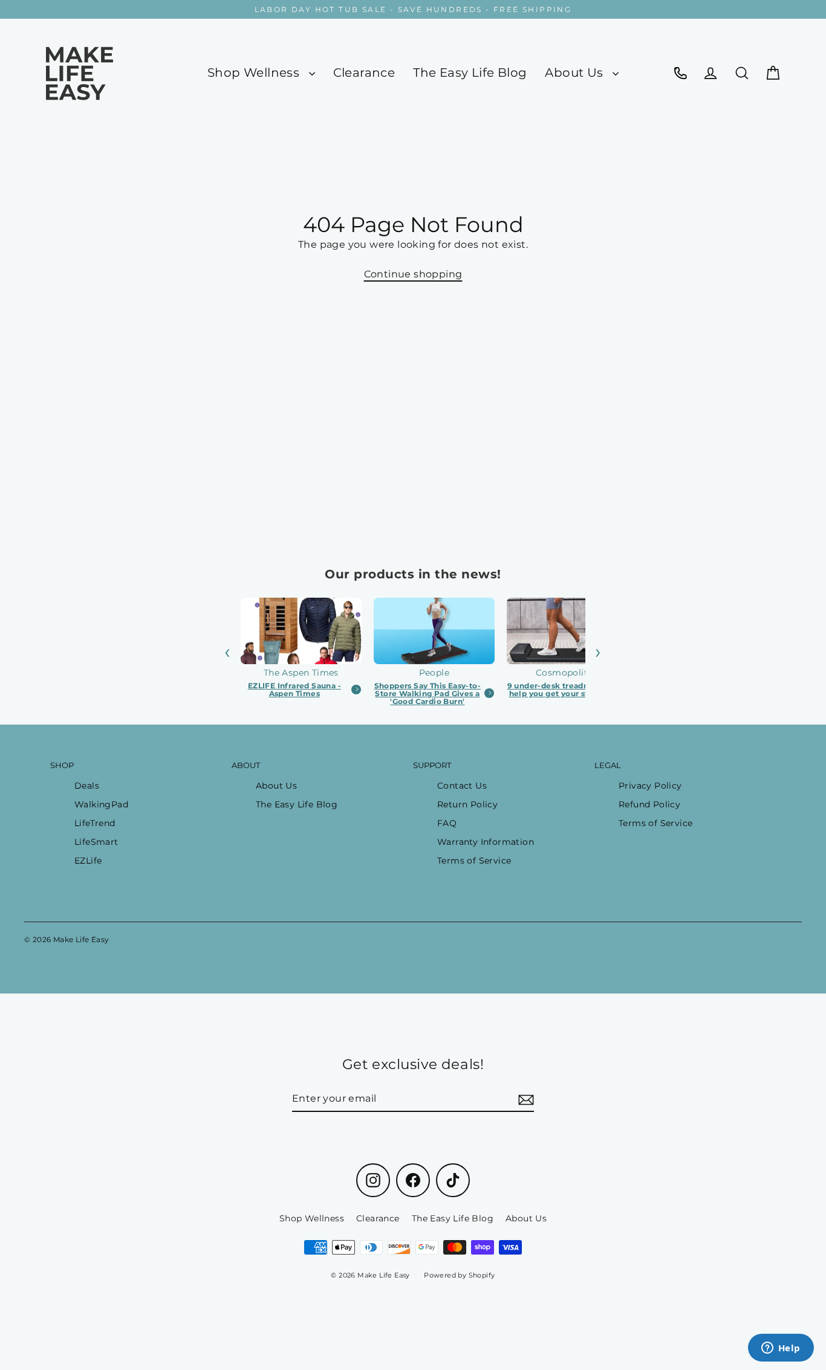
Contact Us (462, 785)
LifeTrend (94, 823)
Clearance (364, 72)
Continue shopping (413, 274)
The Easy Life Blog (470, 72)
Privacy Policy (650, 785)
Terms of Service (474, 860)
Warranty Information (485, 841)
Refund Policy (649, 804)
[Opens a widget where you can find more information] (780, 1349)
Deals (86, 785)
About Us (575, 72)
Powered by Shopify (459, 1275)
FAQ (447, 823)
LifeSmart (96, 841)
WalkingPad (101, 804)
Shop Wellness (255, 72)
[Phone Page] (680, 73)
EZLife (88, 860)
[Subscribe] (524, 1099)
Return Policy (467, 804)
